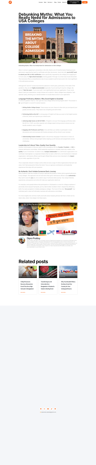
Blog (55, 2)
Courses (41, 2)
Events (59, 2)
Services (50, 2)
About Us (64, 2)
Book (45, 2)
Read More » (23, 292)
